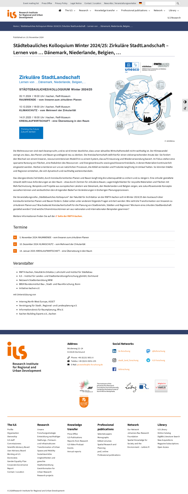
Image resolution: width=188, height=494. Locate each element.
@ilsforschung (158, 351)
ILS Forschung (158, 360)
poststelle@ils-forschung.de (90, 364)
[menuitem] (140, 3)
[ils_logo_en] (25, 11)
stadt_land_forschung (128, 360)
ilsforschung (124, 369)
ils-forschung (124, 351)
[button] (94, 237)
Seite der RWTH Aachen (70, 216)
